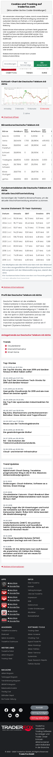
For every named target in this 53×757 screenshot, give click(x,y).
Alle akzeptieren (42, 63)
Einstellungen (10, 64)
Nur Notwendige (25, 63)
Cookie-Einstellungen (24, 47)
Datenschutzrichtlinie (11, 56)
